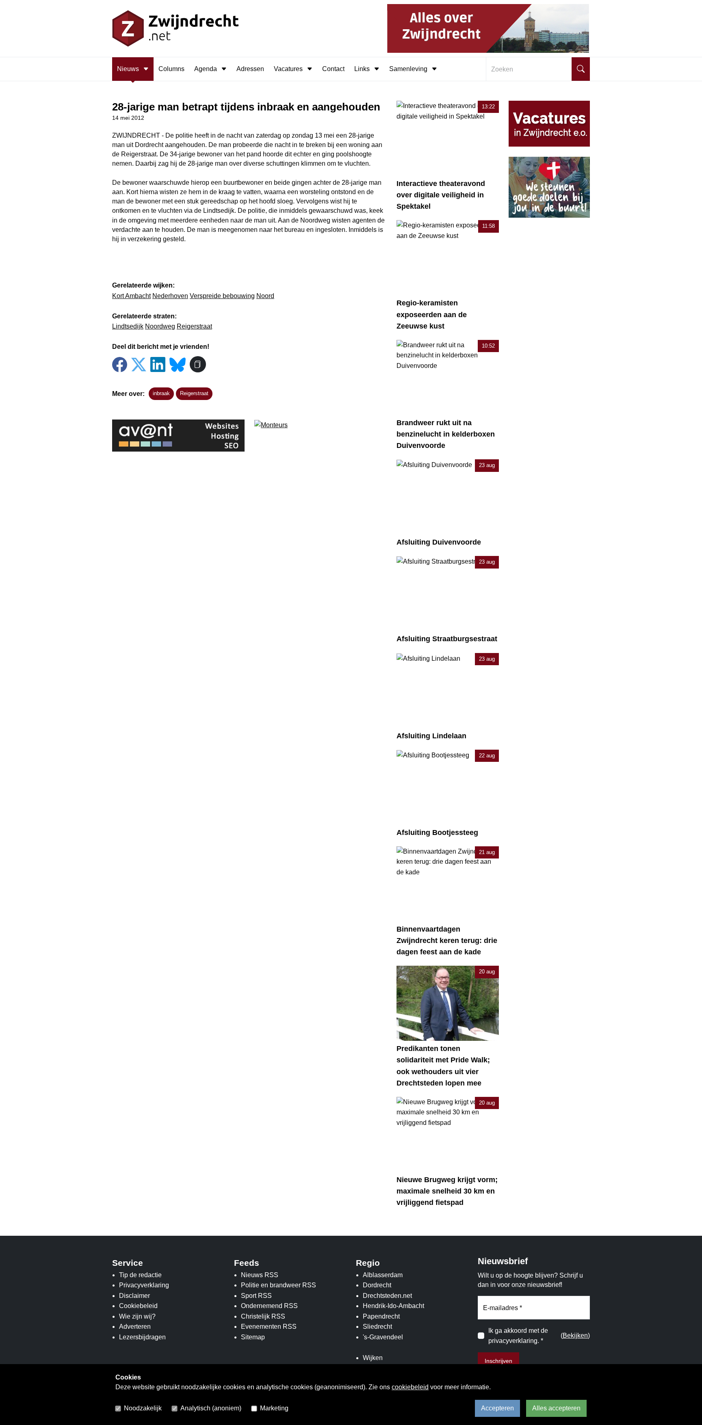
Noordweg (160, 326)
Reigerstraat (194, 326)
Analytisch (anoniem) (210, 1408)
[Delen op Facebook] (119, 364)
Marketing (274, 1408)
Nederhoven (170, 295)
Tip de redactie (140, 1274)
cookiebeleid (410, 1387)
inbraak (161, 393)
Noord (265, 295)
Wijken (373, 1357)
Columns (171, 68)
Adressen (250, 68)
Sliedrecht (377, 1326)
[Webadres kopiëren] (198, 364)
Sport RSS (256, 1295)
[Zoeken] (581, 69)
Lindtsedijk (127, 326)
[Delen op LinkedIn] (157, 364)
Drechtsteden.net (387, 1295)
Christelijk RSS (263, 1316)
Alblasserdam (383, 1274)
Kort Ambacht (131, 295)
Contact (333, 68)
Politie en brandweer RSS (278, 1285)
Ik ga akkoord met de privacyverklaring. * (518, 1336)
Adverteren (135, 1326)
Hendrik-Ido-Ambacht (393, 1305)
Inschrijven (498, 1361)
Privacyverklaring (144, 1285)
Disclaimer (134, 1295)
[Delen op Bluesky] (177, 364)
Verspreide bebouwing (222, 295)
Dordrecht (377, 1285)
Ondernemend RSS (269, 1305)
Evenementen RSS (269, 1326)
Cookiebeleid (138, 1305)
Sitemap (253, 1337)
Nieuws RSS (259, 1274)
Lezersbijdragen (142, 1337)
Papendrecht (381, 1316)
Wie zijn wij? (137, 1316)
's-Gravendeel (383, 1337)
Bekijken (575, 1335)
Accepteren (497, 1408)
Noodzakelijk (143, 1408)
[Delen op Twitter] (138, 364)
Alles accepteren (556, 1408)
